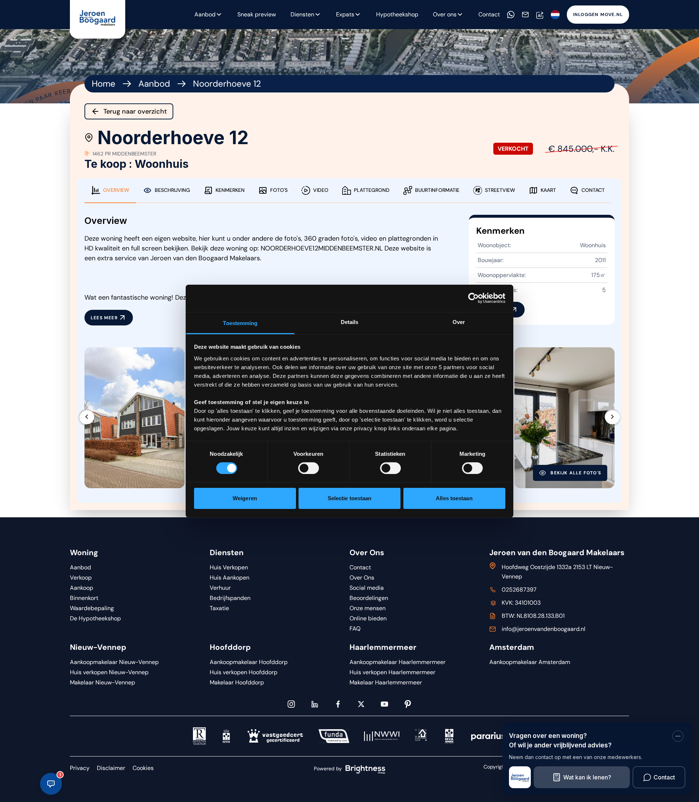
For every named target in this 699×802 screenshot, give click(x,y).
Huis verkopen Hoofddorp (243, 672)
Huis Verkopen (229, 567)
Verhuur (220, 588)
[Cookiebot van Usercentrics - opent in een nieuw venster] (473, 298)
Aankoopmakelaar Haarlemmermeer (398, 662)
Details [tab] (350, 322)
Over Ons (367, 553)
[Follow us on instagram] (291, 704)
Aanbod (154, 83)
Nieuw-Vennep (98, 647)
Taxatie (219, 608)
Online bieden (368, 618)
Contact (489, 14)
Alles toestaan (454, 498)
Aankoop (81, 588)
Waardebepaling (92, 608)
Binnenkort (84, 598)
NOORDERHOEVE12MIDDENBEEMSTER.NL (322, 248)
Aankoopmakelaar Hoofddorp (249, 662)
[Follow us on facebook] (337, 704)
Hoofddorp (230, 647)
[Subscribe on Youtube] (384, 704)
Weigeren (245, 498)
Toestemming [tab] (240, 323)
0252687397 (519, 589)
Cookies (143, 768)
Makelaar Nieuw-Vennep (102, 682)
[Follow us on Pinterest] (407, 704)
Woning (84, 553)
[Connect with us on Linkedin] (314, 704)
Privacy (80, 768)
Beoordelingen (369, 598)
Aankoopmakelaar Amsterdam (529, 662)
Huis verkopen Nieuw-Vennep (109, 672)
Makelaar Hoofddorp (237, 682)
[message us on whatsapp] (510, 14)
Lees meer (104, 318)
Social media (367, 588)
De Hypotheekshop (95, 618)
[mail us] (525, 14)
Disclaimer (111, 768)
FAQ (355, 628)
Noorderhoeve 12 (227, 83)
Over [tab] (459, 322)
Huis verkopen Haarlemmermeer (392, 672)
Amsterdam (511, 647)
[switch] (308, 468)
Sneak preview (256, 14)
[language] (555, 14)
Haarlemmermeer (383, 647)
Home (103, 83)
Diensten (302, 14)
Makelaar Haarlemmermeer (386, 682)
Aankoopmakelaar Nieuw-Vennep (114, 662)
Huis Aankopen (229, 577)
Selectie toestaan (350, 498)
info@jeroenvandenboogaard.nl (543, 629)
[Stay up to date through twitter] (361, 704)
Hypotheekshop (397, 14)
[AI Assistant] (540, 15)
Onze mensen (368, 608)
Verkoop (81, 577)
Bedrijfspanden (230, 598)
